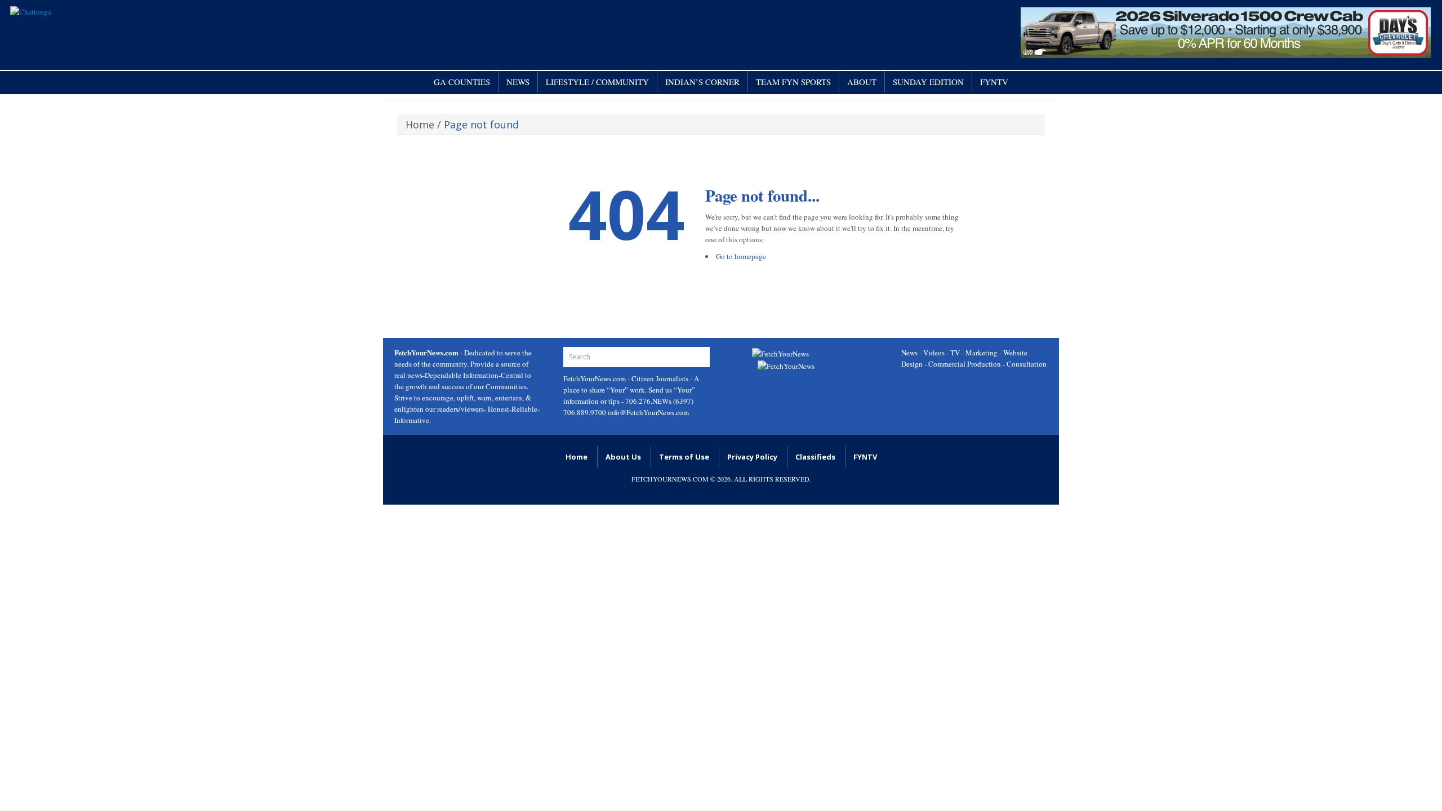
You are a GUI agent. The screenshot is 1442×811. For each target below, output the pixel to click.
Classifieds (815, 457)
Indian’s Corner (702, 81)
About (861, 81)
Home (420, 124)
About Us (623, 457)
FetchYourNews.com (595, 378)
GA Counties (462, 81)
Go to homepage (741, 256)
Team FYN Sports (793, 81)
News (517, 81)
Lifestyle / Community (597, 81)
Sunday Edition (928, 81)
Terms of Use (684, 457)
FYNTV (994, 81)
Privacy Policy (752, 457)
